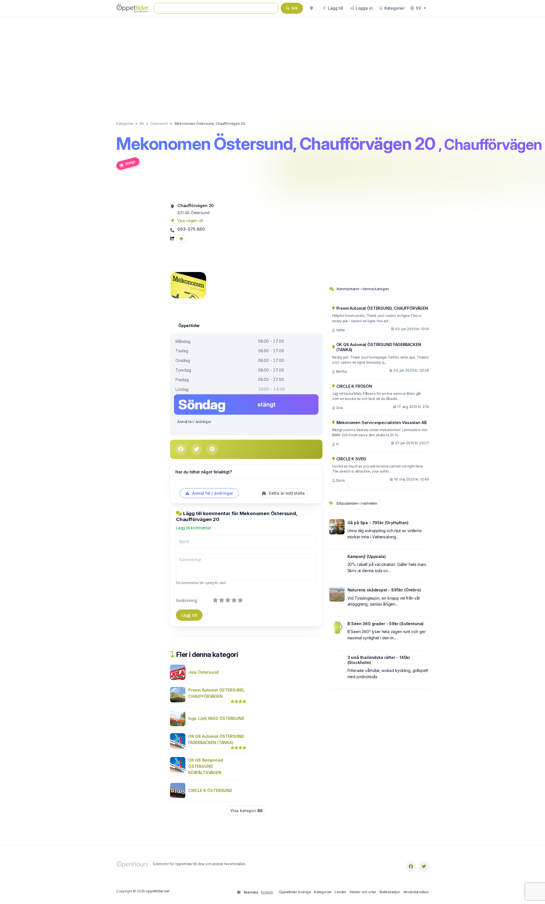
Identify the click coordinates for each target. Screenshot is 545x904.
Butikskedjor (390, 892)
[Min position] (311, 8)
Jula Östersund (203, 672)
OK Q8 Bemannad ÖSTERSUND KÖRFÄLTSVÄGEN (205, 766)
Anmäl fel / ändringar (194, 422)
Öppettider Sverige (295, 892)
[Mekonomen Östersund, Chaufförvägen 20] (188, 284)
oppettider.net (157, 891)
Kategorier (323, 892)
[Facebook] (411, 866)
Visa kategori (246, 810)
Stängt (130, 162)
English (267, 892)
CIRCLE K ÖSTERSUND (210, 790)
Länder (340, 892)
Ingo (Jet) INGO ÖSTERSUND (216, 718)
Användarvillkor (416, 892)
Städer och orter (362, 892)
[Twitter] (424, 866)
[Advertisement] (272, 63)
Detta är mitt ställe (286, 493)
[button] (418, 8)
